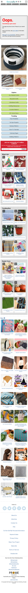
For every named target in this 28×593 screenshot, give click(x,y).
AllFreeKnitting (14, 562)
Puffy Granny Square (20, 478)
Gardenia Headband (7, 462)
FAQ (14, 527)
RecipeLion (14, 567)
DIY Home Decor (14, 113)
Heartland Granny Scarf (20, 310)
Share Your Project (14, 542)
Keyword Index (14, 534)
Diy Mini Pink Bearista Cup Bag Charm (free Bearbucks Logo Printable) (21, 425)
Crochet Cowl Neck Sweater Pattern (21, 371)
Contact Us (14, 523)
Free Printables (14, 119)
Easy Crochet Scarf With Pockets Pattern (7, 353)
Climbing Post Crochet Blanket (8, 311)
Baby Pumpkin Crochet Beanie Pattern (8, 294)
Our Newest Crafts (14, 95)
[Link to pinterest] (14, 508)
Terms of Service (14, 550)
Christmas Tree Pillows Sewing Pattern (8, 185)
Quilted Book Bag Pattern (20, 254)
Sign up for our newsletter (8, 34)
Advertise (14, 519)
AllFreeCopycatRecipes (14, 569)
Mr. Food (14, 565)
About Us (14, 515)
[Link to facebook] (5, 508)
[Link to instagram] (19, 508)
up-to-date (15, 30)
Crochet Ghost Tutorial (21, 462)
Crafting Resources (14, 106)
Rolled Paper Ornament (8, 237)
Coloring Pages (14, 133)
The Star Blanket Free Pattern (7, 407)
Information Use (17, 146)
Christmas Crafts (14, 102)
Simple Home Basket (14, 72)
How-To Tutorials (14, 129)
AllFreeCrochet (14, 560)
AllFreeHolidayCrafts (14, 563)
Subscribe (14, 546)
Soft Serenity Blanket (7, 424)
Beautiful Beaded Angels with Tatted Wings (20, 169)
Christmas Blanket (20, 201)
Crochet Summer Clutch (8, 222)
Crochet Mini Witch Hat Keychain (21, 389)
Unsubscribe (14, 553)
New (2, 318)
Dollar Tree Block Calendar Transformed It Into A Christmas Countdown (8, 277)
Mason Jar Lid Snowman (20, 222)
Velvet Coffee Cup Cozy (20, 237)
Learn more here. (14, 579)
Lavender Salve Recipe (7, 496)
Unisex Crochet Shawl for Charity (7, 89)
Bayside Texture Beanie (21, 352)
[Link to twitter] (9, 508)
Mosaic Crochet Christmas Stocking (20, 185)
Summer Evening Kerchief (7, 388)
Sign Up (23, 149)
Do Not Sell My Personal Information (14, 530)
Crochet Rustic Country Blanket (8, 254)
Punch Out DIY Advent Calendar (8, 169)
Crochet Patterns (14, 109)
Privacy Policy (10, 146)
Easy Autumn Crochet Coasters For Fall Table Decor (7, 444)
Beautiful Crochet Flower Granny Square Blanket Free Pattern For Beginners (21, 444)
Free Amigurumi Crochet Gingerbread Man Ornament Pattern (21, 334)
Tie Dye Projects (14, 122)
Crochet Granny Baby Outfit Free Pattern (7, 334)
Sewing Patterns (14, 126)
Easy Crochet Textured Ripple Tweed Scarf (7, 479)
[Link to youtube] (24, 508)
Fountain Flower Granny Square (20, 89)
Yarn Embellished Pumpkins (20, 294)
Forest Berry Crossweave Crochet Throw (20, 407)
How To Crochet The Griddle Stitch (7, 371)
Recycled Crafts (14, 99)
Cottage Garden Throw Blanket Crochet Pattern (21, 497)
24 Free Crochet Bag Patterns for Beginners (20, 276)
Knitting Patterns (14, 137)
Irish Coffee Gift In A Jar (8, 201)
